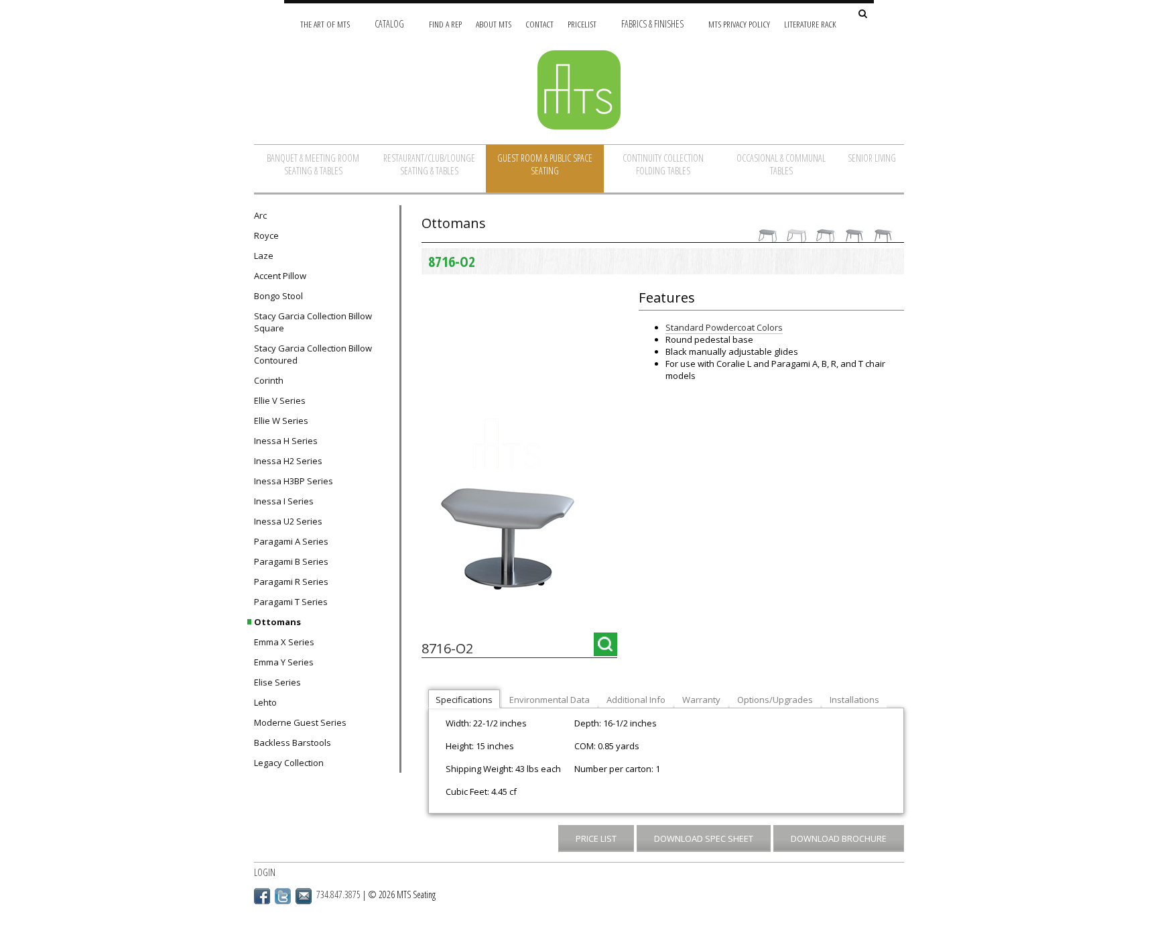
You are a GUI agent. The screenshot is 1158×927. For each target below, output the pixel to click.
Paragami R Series (291, 582)
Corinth (268, 380)
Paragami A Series (291, 541)
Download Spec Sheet (703, 838)
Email (304, 896)
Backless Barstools (292, 743)
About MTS (493, 23)
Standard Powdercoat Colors (724, 327)
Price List (596, 838)
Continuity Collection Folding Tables (663, 164)
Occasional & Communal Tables (781, 164)
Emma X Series (284, 642)
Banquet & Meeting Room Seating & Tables (313, 164)
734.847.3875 (338, 894)
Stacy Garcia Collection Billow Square (313, 322)
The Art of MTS (325, 23)
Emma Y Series (284, 662)
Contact (539, 23)
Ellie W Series (281, 421)
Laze (263, 256)
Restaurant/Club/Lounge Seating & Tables (429, 164)
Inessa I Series (284, 501)
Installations (854, 700)
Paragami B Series (291, 561)
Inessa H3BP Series (293, 481)
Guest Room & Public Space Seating (544, 164)
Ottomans (277, 622)
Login (264, 872)
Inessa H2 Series (288, 461)
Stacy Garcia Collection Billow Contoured (313, 354)
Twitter (283, 896)
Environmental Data (549, 700)
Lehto (265, 702)
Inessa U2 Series (288, 521)
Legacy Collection (289, 763)
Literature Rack (810, 23)
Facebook (262, 896)
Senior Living (872, 158)
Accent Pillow (280, 276)
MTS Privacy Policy (739, 23)
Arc (260, 215)
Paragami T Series (291, 602)
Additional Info (635, 700)
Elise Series (277, 682)
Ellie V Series (280, 400)
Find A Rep (445, 23)
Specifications (464, 700)
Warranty (701, 700)
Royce (266, 235)
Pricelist (582, 23)
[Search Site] (862, 14)
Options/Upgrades (775, 700)
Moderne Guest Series (300, 722)
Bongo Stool (278, 296)
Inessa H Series (286, 441)
